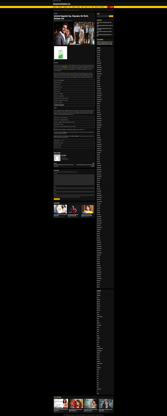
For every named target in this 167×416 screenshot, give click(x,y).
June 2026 (98, 54)
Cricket (86, 6)
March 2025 (98, 86)
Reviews (98, 369)
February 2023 (99, 139)
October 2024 (99, 97)
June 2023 (98, 131)
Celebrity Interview (99, 316)
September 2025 (99, 73)
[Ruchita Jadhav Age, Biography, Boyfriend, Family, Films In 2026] (87, 209)
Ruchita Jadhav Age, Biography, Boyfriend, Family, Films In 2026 (86, 215)
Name (55, 186)
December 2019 (99, 220)
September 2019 (99, 227)
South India (64, 66)
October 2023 (99, 122)
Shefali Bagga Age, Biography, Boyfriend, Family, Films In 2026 (75, 410)
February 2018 (99, 267)
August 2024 (99, 101)
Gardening (98, 337)
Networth (78, 6)
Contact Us (54, 6)
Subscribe (111, 6)
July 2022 (98, 154)
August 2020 (99, 203)
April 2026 (98, 58)
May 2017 (98, 286)
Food (97, 333)
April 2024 (98, 110)
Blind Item (98, 308)
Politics (98, 365)
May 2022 (98, 159)
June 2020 (98, 208)
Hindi (97, 344)
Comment (56, 173)
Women (98, 393)
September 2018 (99, 252)
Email (55, 190)
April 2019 (98, 237)
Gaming (98, 335)
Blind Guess (98, 305)
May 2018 (98, 261)
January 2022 (99, 167)
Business (98, 314)
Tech (89, 6)
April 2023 (98, 135)
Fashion (98, 327)
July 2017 (98, 282)
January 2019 (99, 244)
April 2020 (98, 212)
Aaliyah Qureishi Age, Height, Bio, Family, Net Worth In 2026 (73, 215)
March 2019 (98, 240)
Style (97, 376)
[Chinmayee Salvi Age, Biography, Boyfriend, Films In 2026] (61, 403)
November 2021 (99, 171)
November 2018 (99, 248)
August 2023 (99, 127)
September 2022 (99, 150)
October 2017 (99, 276)
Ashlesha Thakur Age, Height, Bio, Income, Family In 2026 (105, 410)
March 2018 (98, 265)
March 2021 (98, 188)
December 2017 (99, 272)
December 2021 (99, 169)
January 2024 (99, 116)
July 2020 (98, 205)
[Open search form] (106, 7)
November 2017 (99, 274)
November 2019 (99, 222)
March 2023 (98, 137)
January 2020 (99, 218)
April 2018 (98, 263)
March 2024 (98, 112)
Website (55, 193)
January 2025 (99, 90)
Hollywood (98, 346)
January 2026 (99, 65)
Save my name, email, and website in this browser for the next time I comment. (68, 196)
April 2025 (98, 84)
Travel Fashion (99, 389)
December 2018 (99, 246)
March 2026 (98, 60)
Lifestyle (98, 354)
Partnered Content (99, 363)
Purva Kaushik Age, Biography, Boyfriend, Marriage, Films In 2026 (90, 410)
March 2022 (98, 163)
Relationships (99, 367)
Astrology (98, 293)
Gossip (98, 340)
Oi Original (98, 361)
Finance (82, 6)
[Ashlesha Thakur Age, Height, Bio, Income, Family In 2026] (106, 403)
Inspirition (98, 352)
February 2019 (99, 242)
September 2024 (99, 99)
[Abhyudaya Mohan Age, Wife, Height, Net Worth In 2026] (60, 209)
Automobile (98, 295)
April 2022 (98, 161)
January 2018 (99, 269)
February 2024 (99, 114)
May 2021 (98, 184)
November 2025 (99, 69)
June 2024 (98, 105)
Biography (98, 301)
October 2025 (99, 71)
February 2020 (99, 216)
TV (97, 391)
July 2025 (98, 78)
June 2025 (98, 80)
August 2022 (99, 152)
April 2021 (98, 186)
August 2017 (98, 280)
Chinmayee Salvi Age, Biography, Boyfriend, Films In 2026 (61, 410)
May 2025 (98, 82)
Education (98, 322)
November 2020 (99, 197)
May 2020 (98, 210)
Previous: (64, 165)
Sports (98, 374)
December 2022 (99, 144)
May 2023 (98, 133)
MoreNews (97, 414)
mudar (55, 411)
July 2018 (98, 257)
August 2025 (99, 75)
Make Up (98, 357)
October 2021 (99, 173)
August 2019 (99, 229)
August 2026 (99, 50)
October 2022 (99, 148)
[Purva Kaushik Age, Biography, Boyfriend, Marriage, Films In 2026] (91, 403)
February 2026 (99, 63)
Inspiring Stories (99, 350)
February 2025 (99, 88)
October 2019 (99, 225)
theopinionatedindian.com (61, 4)
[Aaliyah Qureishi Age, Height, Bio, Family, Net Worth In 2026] (74, 209)
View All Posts (64, 158)
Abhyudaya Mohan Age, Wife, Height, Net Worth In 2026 (60, 215)
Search (98, 13)
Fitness (98, 331)
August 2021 (99, 178)
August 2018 (99, 254)
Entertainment (60, 6)
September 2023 (99, 124)
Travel (92, 6)
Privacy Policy (102, 6)
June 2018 (98, 259)
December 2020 (99, 195)
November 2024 (99, 95)
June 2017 (98, 284)
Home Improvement (100, 348)
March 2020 (98, 214)
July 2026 (98, 52)
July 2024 (98, 103)
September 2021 (99, 176)
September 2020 (99, 201)
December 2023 (99, 118)
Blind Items (74, 6)
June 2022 (98, 156)
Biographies (65, 6)
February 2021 (99, 191)
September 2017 (99, 278)
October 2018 (99, 250)
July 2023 (98, 129)
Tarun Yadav (56, 20)
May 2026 (98, 56)
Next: (85, 165)
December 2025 (99, 67)
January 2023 (99, 141)
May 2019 (98, 235)
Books (98, 312)
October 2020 (99, 199)
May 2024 (98, 107)
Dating (98, 320)
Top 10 (70, 6)
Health (98, 342)
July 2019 (98, 231)
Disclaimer (96, 6)
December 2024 (99, 92)
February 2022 (99, 165)
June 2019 (98, 233)
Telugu (98, 382)
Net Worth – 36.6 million (59, 104)
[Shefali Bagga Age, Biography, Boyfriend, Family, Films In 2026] (76, 403)
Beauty (98, 297)
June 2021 (98, 182)
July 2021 (98, 180)
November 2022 (99, 146)
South (98, 372)
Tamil (97, 378)
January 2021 (99, 193)
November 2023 (99, 120)
